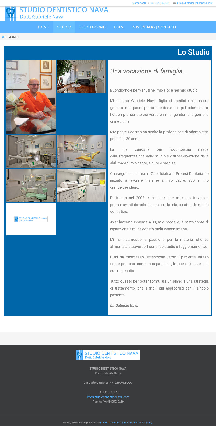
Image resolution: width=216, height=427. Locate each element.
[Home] (3, 36)
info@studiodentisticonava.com (108, 397)
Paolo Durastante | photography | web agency (126, 422)
